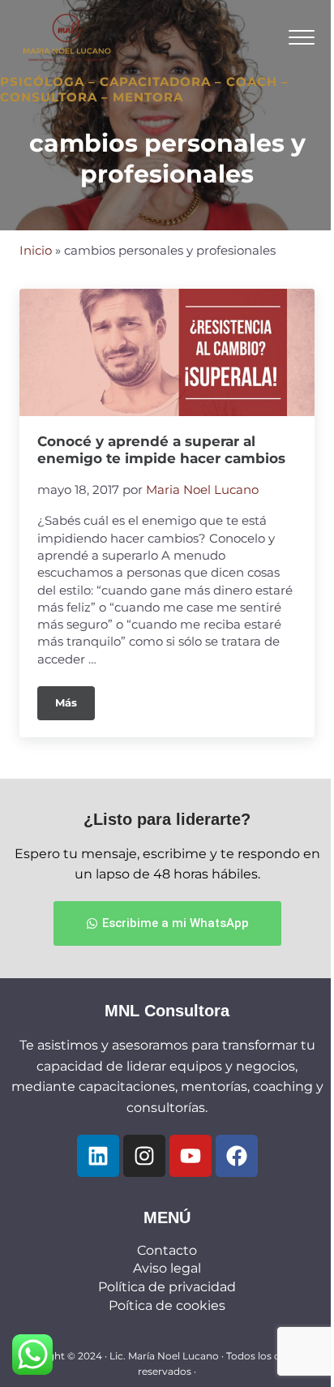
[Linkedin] (98, 1156)
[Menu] (302, 37)
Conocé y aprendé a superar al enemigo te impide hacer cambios (161, 449)
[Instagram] (144, 1156)
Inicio (35, 250)
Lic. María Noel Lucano (164, 1356)
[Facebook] (237, 1156)
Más (75, 697)
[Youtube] (190, 1156)
